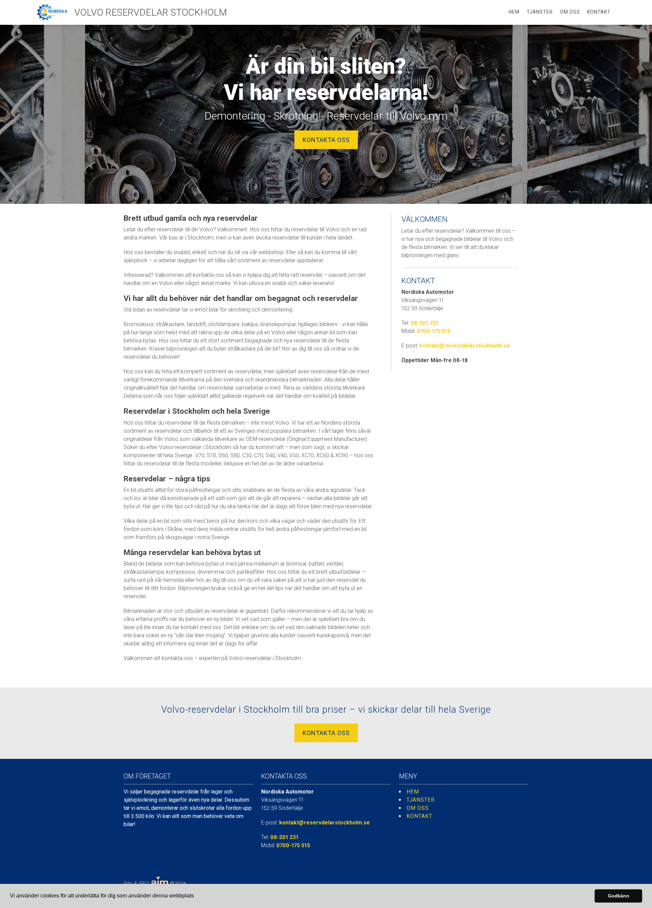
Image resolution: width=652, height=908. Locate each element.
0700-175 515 (433, 331)
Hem (514, 12)
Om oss (570, 12)
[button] (196, 896)
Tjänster (540, 12)
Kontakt (599, 12)
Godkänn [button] (618, 895)
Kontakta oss (326, 139)
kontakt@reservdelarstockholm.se (464, 345)
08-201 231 (425, 323)
